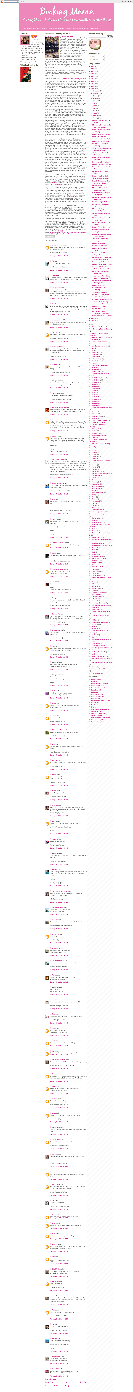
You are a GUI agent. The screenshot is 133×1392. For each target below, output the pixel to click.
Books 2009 (95, 384)
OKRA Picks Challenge (99, 567)
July (94, 103)
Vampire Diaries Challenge (100, 639)
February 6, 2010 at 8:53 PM (59, 1276)
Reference (95, 584)
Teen (93, 626)
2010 (93, 88)
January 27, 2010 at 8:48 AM (59, 402)
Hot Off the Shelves (58, 960)
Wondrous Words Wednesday (101, 669)
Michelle (54, 364)
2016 (93, 74)
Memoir (94, 531)
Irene (53, 499)
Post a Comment (50, 1379)
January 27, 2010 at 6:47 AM (59, 282)
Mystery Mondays (97, 556)
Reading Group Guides (98, 722)
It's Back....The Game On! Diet (102, 299)
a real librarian (56, 1000)
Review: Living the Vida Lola (101, 164)
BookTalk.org (95, 698)
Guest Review (96, 488)
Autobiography (96, 359)
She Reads (95, 601)
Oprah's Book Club (97, 715)
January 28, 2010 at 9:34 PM (59, 970)
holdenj (54, 805)
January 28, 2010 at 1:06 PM (59, 929)
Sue (53, 1324)
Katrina (54, 791)
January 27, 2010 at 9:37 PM (59, 848)
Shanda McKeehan (58, 907)
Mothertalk (95, 548)
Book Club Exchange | (65, 28)
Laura (54, 1113)
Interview (94, 505)
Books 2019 (95, 405)
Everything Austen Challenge (101, 461)
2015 (93, 76)
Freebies (94, 478)
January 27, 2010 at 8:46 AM (59, 388)
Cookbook (95, 433)
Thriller (94, 635)
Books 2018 (95, 403)
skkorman (55, 760)
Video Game (96, 643)
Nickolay (54, 920)
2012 (93, 83)
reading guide (73, 196)
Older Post (83, 1382)
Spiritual (94, 620)
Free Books (95, 475)
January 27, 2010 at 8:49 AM (59, 414)
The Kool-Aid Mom (58, 459)
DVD (93, 450)
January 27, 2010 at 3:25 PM (59, 698)
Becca (54, 582)
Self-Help (94, 599)
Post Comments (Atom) (61, 1386)
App (93, 348)
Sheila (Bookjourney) (58, 1059)
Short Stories (96, 609)
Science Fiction (97, 596)
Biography (95, 367)
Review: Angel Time (98, 285)
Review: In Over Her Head (100, 141)
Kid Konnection (97, 509)
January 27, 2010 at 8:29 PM (59, 834)
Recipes (94, 582)
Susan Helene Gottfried (59, 407)
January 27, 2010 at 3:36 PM (59, 710)
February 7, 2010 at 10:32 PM (59, 1319)
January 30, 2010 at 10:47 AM (59, 1068)
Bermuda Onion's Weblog (99, 683)
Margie (54, 1086)
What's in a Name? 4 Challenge (102, 662)
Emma (54, 1074)
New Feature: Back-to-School (101, 162)
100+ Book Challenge (98, 327)
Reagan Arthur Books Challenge (102, 577)
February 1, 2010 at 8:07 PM (59, 1108)
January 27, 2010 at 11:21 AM (59, 576)
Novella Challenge (97, 562)
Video (93, 641)
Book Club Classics (97, 686)
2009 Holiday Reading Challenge (102, 329)
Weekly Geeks (96, 654)
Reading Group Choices (99, 720)
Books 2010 (95, 386)
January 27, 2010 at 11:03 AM (59, 514)
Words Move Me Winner (100, 292)
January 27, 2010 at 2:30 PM (59, 685)
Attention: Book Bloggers (100, 178)
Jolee (53, 1215)
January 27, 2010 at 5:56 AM (59, 270)
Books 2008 (95, 382)
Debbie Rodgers (57, 483)
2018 (93, 69)
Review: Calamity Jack (99, 246)
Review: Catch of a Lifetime (101, 134)
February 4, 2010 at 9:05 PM (59, 1209)
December (96, 91)
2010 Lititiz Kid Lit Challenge (101, 337)
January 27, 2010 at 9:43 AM (59, 494)
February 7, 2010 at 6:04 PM (59, 1305)
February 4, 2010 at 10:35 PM (59, 1239)
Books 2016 (95, 399)
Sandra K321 (56, 614)
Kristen (54, 553)
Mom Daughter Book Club (100, 545)
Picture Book (96, 571)
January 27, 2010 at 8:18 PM (59, 816)
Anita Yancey (56, 1184)
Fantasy (94, 463)
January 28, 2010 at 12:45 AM (59, 864)
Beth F (54, 304)
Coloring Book (96, 429)
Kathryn (54, 519)
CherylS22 (55, 1369)
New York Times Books (98, 713)
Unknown (55, 436)
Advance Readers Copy (57, 232)
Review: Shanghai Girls (99, 202)
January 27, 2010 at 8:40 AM (59, 375)
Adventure (95, 344)
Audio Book (95, 352)
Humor (94, 499)
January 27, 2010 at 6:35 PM (59, 769)
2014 (93, 79)
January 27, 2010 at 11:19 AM (59, 564)
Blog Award (95, 369)
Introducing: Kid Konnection (101, 262)
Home (96, 28)
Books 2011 (95, 388)
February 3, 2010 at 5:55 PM (59, 1134)
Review (70, 234)
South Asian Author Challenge (101, 616)
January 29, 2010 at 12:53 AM (59, 982)
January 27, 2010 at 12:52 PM (59, 669)
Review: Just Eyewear (99, 306)
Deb (53, 1200)
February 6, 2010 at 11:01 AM (59, 1264)
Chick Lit (94, 414)
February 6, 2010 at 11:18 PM (59, 1290)
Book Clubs (69, 232)
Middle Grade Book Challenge (101, 539)
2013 (93, 81)
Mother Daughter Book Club (100, 709)
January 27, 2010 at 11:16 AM (59, 548)
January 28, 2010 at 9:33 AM (59, 902)
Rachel (54, 839)
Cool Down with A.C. (98, 435)
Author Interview (97, 356)
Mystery (94, 554)
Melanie (54, 420)
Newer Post (49, 1382)
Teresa (54, 1028)
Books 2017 (95, 401)
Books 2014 (95, 395)
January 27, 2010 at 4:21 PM (59, 724)
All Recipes (95, 681)
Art (93, 350)
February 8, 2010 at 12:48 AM (59, 1333)
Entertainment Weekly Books (100, 700)
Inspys (94, 503)
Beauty (94, 363)
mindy (54, 703)
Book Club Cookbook (98, 688)
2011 (93, 86)
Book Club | (53, 28)
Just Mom (55, 948)
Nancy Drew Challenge (99, 558)
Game (93, 480)
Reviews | (45, 28)
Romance (95, 590)
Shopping (95, 607)
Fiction (76, 232)
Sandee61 (55, 869)
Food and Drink (97, 471)
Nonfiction (95, 560)
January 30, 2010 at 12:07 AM (59, 1054)
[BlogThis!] (48, 236)
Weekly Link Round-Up (99, 656)
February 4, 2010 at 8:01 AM (59, 1179)
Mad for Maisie (96, 518)
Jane (81, 78)
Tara (53, 1310)
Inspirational (96, 501)
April (94, 110)
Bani (53, 646)
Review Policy (96, 588)
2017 (93, 71)
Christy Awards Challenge (100, 420)
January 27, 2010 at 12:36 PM (59, 657)
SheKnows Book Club (99, 603)
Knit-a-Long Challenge (99, 512)
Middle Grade (96, 537)
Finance (94, 469)
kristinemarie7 (56, 1356)
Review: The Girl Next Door (101, 227)
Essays (94, 458)
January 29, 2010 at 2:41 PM (59, 1009)
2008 (93, 321)
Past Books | (27, 28)
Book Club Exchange (98, 378)
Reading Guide (62, 234)
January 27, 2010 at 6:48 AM (59, 298)
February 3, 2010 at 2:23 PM (59, 1122)
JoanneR (55, 1244)
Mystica (54, 1154)
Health (94, 490)
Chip (53, 1014)
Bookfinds (94, 692)
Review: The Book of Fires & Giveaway (59, 36)
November (96, 93)
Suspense (95, 624)
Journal (94, 507)
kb (53, 1296)
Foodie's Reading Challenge (101, 473)
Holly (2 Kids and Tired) (59, 891)
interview (54, 182)
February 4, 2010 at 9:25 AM (59, 1195)
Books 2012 (95, 390)
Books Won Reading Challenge (102, 316)
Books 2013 (95, 393)
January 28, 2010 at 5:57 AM (59, 886)
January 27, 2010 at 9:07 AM (59, 454)
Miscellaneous (96, 543)
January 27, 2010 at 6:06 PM (59, 755)
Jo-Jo (53, 691)
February (96, 115)
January (95, 118)
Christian (94, 418)
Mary (53, 744)
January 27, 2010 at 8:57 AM (59, 431)
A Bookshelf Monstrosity (60, 730)
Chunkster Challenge (98, 422)
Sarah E (54, 1338)
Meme (93, 529)
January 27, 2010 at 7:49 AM (59, 327)
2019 (93, 66)
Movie (93, 550)
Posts (93, 56)
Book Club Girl (96, 690)
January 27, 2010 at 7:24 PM (59, 800)
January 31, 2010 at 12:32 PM (59, 1093)
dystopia (94, 452)
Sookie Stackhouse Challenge (101, 611)
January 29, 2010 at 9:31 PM (59, 1035)
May (94, 108)
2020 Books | (37, 28)
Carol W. (54, 332)
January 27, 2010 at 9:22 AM (59, 478)
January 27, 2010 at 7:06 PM (59, 785)
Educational (95, 456)
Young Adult (96, 673)
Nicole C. (55, 1099)
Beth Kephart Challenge (99, 365)
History (94, 495)
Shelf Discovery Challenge (100, 605)
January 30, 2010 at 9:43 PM (59, 1081)
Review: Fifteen (97, 185)
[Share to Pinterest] (54, 236)
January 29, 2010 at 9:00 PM (59, 1023)
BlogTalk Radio (96, 371)
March (95, 113)
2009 (93, 318)
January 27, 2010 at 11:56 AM (59, 609)
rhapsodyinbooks (57, 347)
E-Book (94, 454)
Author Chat (95, 354)
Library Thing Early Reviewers (101, 514)
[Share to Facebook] (52, 236)
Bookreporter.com (97, 694)
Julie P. (35, 36)
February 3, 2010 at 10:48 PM (59, 1166)
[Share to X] (50, 236)
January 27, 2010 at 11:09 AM (59, 537)
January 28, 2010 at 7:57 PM (59, 955)
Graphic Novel (96, 484)
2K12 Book (95, 339)
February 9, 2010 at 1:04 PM (59, 1376)
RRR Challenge (96, 594)
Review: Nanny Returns (99, 243)
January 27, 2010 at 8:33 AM (59, 359)
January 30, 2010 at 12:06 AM (59, 1046)
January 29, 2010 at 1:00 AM (59, 994)
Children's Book (97, 416)
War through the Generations (101, 648)
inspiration (57, 184)
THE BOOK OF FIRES (67, 78)
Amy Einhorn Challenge (99, 346)
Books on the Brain (97, 696)
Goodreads (94, 705)
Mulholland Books (97, 711)
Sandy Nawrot (56, 288)
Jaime (54, 975)
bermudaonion (56, 320)
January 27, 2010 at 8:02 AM (59, 341)
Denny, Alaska (56, 1140)
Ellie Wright (56, 1269)
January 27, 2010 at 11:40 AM (59, 592)
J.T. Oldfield (56, 1281)
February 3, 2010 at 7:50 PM (59, 1149)
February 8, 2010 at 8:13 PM (59, 1363)
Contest (94, 431)
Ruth (53, 1041)
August (95, 101)
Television (95, 628)
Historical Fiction (50, 234)
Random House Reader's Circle (101, 717)
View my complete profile (28, 62)
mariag (54, 774)
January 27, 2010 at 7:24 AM (59, 314)
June (94, 106)
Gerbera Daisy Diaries (59, 542)
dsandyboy (55, 934)
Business (95, 412)
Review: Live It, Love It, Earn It (102, 264)
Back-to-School (96, 361)
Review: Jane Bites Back (100, 176)
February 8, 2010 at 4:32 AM (59, 1351)
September (96, 98)
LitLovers (94, 707)
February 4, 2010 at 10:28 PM (59, 1228)
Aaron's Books (96, 679)
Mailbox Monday (97, 522)
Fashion (94, 465)
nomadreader (56, 630)
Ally (53, 1256)
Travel (93, 637)
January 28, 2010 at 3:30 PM (59, 943)
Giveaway (82, 232)
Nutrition (94, 565)
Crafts (93, 437)
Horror (94, 497)
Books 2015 (95, 397)
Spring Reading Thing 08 (100, 622)
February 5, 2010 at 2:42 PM (59, 1251)
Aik (53, 261)
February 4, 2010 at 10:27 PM (59, 1218)
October (95, 96)
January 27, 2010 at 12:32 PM (59, 641)
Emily (54, 821)
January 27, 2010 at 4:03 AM (59, 256)
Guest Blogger (96, 486)
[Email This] (46, 236)
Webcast (94, 650)
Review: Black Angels (99, 308)
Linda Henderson (57, 245)
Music (93, 552)
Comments (94, 59)
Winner (94, 667)
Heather (54, 275)
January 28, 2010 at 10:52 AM (59, 914)
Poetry (94, 573)
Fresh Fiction (95, 703)
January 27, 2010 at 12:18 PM (59, 625)
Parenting (95, 569)
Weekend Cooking (97, 652)
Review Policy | (89, 28)
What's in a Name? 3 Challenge (102, 658)
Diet (93, 448)
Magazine (95, 520)
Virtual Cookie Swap (98, 645)
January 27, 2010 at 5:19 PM (59, 739)
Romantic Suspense (98, 592)
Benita (54, 716)
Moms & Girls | (78, 28)
